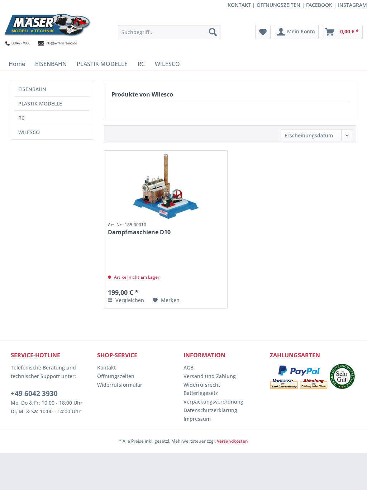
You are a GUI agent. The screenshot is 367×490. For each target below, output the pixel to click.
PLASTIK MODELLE (40, 103)
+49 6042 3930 (34, 393)
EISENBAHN (32, 89)
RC (21, 117)
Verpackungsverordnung (213, 401)
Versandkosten (232, 441)
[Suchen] (212, 32)
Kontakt (106, 367)
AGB (189, 367)
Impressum (197, 418)
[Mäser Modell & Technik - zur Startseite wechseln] (47, 33)
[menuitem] (169, 32)
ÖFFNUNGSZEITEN (278, 4)
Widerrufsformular (119, 384)
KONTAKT (239, 4)
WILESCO (29, 132)
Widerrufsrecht (202, 384)
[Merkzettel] (263, 32)
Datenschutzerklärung (210, 410)
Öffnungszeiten (115, 376)
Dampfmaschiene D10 (139, 229)
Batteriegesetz (201, 393)
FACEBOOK (319, 4)
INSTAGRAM (352, 4)
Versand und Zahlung (210, 376)
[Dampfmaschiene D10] (166, 186)
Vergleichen (129, 300)
